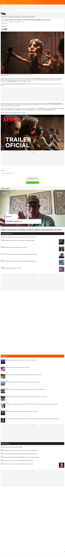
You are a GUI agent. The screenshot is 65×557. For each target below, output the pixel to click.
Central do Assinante (8, 3)
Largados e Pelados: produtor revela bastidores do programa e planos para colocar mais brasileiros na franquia (31, 229)
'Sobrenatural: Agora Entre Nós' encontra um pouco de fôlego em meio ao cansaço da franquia (18, 240)
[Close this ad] (64, 551)
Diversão (5, 10)
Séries (13, 10)
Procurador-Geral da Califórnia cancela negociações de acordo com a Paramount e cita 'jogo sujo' (18, 237)
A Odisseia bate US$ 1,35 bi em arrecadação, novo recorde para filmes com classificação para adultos (19, 254)
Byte (6, 417)
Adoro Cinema (11, 16)
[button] (1, 1)
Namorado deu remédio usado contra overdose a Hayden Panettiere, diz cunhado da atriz (17, 463)
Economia (6, 388)
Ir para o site (4, 1)
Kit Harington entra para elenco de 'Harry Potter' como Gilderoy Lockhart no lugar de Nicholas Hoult (19, 450)
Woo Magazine (24, 16)
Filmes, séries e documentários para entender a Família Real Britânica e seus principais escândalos (19, 453)
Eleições (6, 358)
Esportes (2, 260)
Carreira (6, 402)
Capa (1, 10)
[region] (32, 554)
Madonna (2, 104)
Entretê (8, 173)
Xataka (30, 16)
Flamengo (6, 366)
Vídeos (33, 16)
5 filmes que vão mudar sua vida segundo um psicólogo (11, 268)
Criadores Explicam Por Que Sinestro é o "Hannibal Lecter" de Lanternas (14, 247)
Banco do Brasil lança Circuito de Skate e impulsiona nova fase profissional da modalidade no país (18, 261)
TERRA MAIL (2, 3)
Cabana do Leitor (18, 16)
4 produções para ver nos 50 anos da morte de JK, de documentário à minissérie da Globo (17, 460)
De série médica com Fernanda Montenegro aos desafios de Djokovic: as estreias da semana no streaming (20, 457)
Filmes (2, 16)
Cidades (6, 373)
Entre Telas (9, 10)
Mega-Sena (7, 380)
